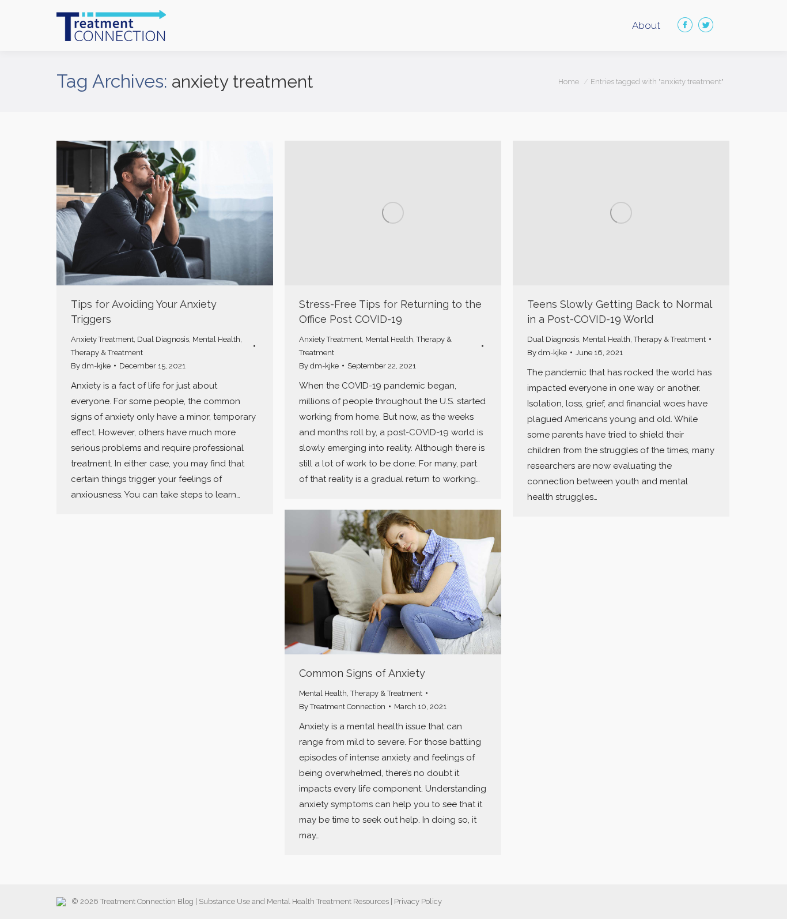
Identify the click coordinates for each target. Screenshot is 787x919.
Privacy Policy (418, 901)
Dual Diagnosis (163, 339)
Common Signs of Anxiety (362, 673)
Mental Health (216, 339)
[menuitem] (646, 25)
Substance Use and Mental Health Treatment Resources (294, 901)
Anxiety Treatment (102, 339)
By (91, 365)
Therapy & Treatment (107, 352)
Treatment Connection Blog (147, 901)
